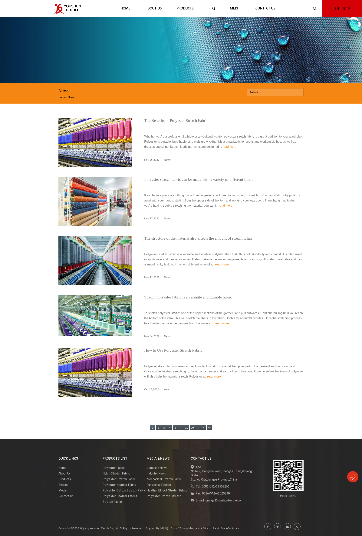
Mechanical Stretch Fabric (164, 479)
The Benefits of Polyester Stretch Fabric (176, 120)
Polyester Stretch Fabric (119, 479)
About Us (153, 8)
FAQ (212, 8)
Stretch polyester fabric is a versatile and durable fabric (188, 297)
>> (209, 427)
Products (185, 8)
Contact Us (265, 8)
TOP (352, 478)
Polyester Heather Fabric (119, 485)
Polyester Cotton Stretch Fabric (124, 490)
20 (192, 427)
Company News (157, 468)
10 (186, 427)
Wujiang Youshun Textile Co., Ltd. (99, 528)
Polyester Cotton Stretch (164, 496)
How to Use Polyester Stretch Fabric (173, 350)
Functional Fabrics (159, 485)
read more (229, 146)
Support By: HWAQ (157, 528)
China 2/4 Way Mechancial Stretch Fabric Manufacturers (205, 528)
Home (125, 8)
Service (63, 485)
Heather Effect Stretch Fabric (167, 490)
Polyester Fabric (114, 468)
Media (235, 8)
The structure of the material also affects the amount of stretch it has (198, 238)
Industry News (156, 473)
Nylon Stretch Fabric (116, 473)
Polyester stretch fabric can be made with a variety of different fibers (198, 179)
